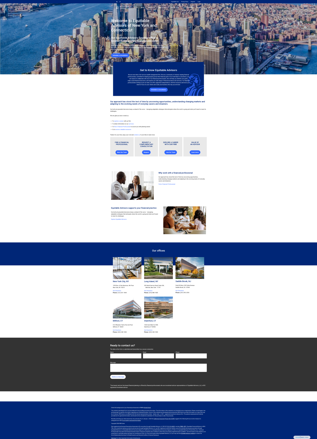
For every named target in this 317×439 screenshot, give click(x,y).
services (131, 124)
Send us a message (118, 377)
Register (193, 1)
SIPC (185, 426)
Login (199, 1)
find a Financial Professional (122, 126)
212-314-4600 (170, 426)
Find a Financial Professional (166, 184)
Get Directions (117, 290)
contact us (137, 135)
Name (112, 352)
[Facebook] (120, 1)
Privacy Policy (184, 1)
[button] (142, 7)
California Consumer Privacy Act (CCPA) (164, 418)
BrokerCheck (147, 407)
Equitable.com (175, 1)
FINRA (181, 426)
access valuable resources (123, 129)
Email (144, 352)
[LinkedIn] (116, 1)
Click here (113, 438)
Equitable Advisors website (188, 433)
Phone (177, 352)
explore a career (118, 121)
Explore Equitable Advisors (119, 219)
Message (113, 362)
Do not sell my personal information (131, 420)
